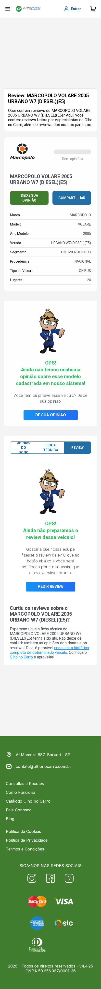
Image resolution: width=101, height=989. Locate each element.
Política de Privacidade (27, 840)
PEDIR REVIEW (50, 586)
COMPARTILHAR (71, 198)
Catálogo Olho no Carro (28, 801)
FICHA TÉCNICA (50, 447)
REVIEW (77, 448)
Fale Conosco (19, 809)
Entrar (76, 9)
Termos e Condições (25, 849)
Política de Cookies (23, 831)
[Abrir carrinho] (8, 9)
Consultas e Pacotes (25, 783)
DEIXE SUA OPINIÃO (29, 198)
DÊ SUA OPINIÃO (50, 415)
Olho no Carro (21, 657)
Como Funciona (20, 792)
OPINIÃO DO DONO (24, 447)
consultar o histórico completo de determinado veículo (49, 650)
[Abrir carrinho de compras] (93, 9)
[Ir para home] (28, 9)
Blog (10, 818)
